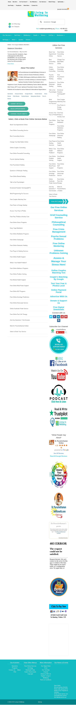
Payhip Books (25, 96)
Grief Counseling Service (58, 216)
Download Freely (30, 670)
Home (9, 1)
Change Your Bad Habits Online (19, 142)
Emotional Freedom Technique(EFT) (20, 188)
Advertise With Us (58, 296)
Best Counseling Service (17, 136)
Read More (11, 63)
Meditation (60, 35)
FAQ (14, 672)
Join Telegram (15, 26)
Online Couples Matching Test (58, 271)
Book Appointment (18, 109)
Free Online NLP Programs (17, 291)
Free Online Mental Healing (18, 176)
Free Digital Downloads (58, 308)
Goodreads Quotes (63, 537)
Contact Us (34, 5)
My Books (10, 93)
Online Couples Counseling (17, 147)
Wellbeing (27, 35)
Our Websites (33, 1)
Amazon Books (19, 93)
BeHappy (5, 39)
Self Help (17, 35)
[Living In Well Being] (38, 16)
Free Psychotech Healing (17, 165)
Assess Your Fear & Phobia (18, 211)
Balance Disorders (15, 48)
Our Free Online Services (59, 209)
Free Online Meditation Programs (19, 234)
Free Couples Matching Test (18, 199)
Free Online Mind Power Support (19, 285)
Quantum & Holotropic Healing (18, 170)
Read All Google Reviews (58, 456)
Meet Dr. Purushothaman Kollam (19, 326)
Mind (13, 39)
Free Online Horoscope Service (19, 303)
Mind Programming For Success (19, 193)
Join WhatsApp (15, 24)
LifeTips (50, 35)
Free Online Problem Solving (18, 274)
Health (35, 35)
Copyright (30, 674)
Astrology (30, 668)
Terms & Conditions (45, 680)
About (19, 670)
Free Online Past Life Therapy (18, 314)
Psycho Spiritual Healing (17, 159)
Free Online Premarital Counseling (20, 153)
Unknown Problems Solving (59, 251)
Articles (28, 39)
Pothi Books (16, 96)
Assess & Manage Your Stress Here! (58, 261)
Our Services (42, 1)
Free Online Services (30, 666)
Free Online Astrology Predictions (19, 297)
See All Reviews (59, 453)
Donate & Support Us (58, 302)
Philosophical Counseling (59, 223)
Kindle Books (38, 93)
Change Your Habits (19, 114)
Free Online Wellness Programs (19, 268)
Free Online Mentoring (59, 244)
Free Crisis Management (58, 230)
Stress (43, 35)
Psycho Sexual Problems (58, 237)
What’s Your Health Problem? (18, 262)
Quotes (21, 39)
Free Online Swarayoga (16, 239)
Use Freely (10, 5)
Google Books (29, 93)
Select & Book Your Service (18, 331)
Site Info (15, 1)
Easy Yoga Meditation (16, 228)
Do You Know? (23, 1)
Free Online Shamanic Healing (18, 245)
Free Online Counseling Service (19, 130)
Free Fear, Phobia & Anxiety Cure (19, 216)
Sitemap (40, 702)
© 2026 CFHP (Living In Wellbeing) (16, 702)
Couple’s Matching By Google (58, 278)
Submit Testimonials (30, 672)
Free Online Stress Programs (18, 222)
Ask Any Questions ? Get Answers (20, 320)
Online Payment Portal (58, 291)
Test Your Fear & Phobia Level (58, 284)
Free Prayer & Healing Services (19, 251)
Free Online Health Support (18, 257)
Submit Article (16, 104)
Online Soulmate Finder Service (19, 308)
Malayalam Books (35, 96)
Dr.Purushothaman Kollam (60, 532)
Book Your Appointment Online (19, 124)
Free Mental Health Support (18, 280)
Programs (15, 668)
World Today (52, 1)
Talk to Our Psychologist (17, 182)
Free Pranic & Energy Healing (18, 205)
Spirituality (60, 1)
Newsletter (15, 666)
